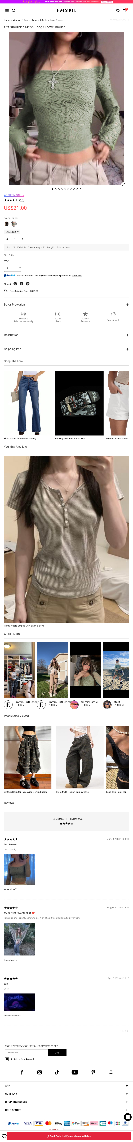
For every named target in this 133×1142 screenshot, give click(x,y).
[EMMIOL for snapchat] (111, 1072)
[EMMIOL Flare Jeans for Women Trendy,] (28, 403)
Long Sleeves (56, 20)
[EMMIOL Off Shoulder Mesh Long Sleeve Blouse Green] (14, 225)
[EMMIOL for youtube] (75, 1072)
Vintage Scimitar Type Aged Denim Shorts (25, 792)
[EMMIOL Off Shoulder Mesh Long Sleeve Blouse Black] (7, 225)
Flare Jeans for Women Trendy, (20, 438)
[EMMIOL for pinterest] (93, 1072)
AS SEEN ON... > (14, 195)
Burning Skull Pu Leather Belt (70, 438)
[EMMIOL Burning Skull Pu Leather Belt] (79, 403)
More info (77, 275)
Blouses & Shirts (39, 20)
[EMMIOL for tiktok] (57, 1072)
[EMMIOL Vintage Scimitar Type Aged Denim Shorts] (27, 757)
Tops (26, 20)
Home (7, 20)
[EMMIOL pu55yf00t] (52, 675)
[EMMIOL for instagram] (39, 1072)
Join (57, 1053)
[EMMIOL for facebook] (22, 1072)
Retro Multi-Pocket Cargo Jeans (72, 792)
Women (17, 20)
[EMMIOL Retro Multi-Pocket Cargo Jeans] (80, 757)
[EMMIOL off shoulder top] (85, 675)
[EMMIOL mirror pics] (19, 675)
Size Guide (9, 255)
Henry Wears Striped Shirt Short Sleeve (24, 625)
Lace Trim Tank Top (116, 792)
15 (21, 200)
